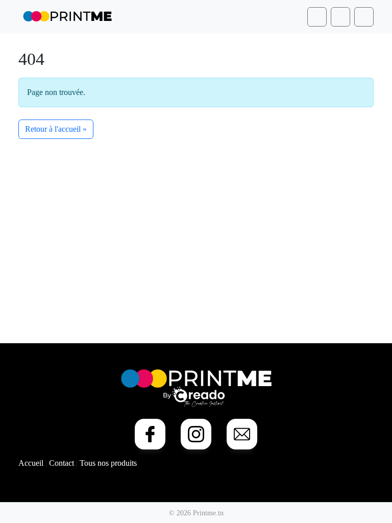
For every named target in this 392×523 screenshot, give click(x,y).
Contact (62, 463)
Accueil (31, 463)
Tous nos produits (108, 463)
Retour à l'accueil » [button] (56, 129)
